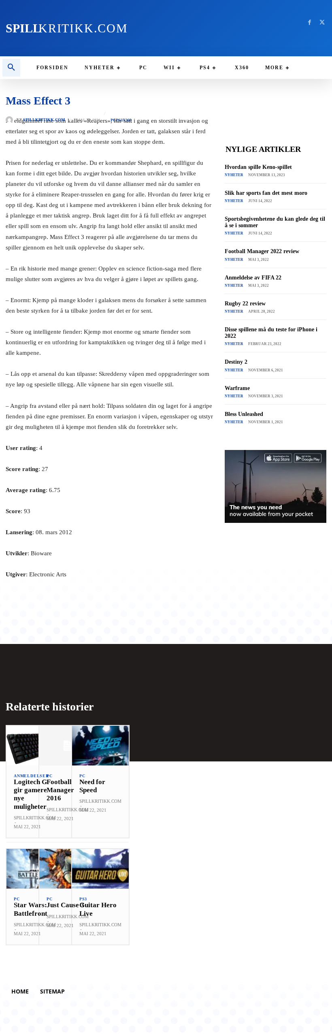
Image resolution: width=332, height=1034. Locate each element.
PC (113, 120)
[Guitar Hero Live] (100, 869)
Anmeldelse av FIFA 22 (253, 278)
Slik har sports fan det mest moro (266, 193)
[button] (11, 68)
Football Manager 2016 (60, 790)
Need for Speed (92, 786)
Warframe (237, 388)
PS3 (119, 120)
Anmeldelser (31, 776)
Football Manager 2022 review (262, 251)
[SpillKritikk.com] (11, 120)
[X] (322, 22)
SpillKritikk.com (44, 120)
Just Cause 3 (65, 905)
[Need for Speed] (100, 745)
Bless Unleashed (244, 414)
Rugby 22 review (245, 304)
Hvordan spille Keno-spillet (258, 167)
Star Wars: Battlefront (30, 909)
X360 (127, 120)
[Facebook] (309, 22)
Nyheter (234, 175)
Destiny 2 (236, 362)
